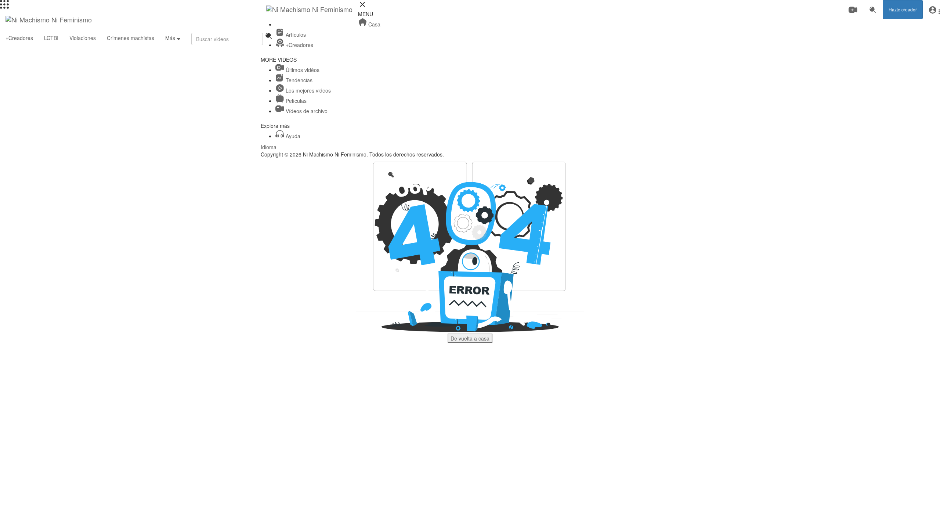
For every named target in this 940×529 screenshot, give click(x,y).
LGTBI (51, 38)
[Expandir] (4, 6)
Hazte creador (903, 9)
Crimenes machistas (130, 38)
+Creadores (19, 38)
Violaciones (82, 38)
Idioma (268, 147)
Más (171, 38)
